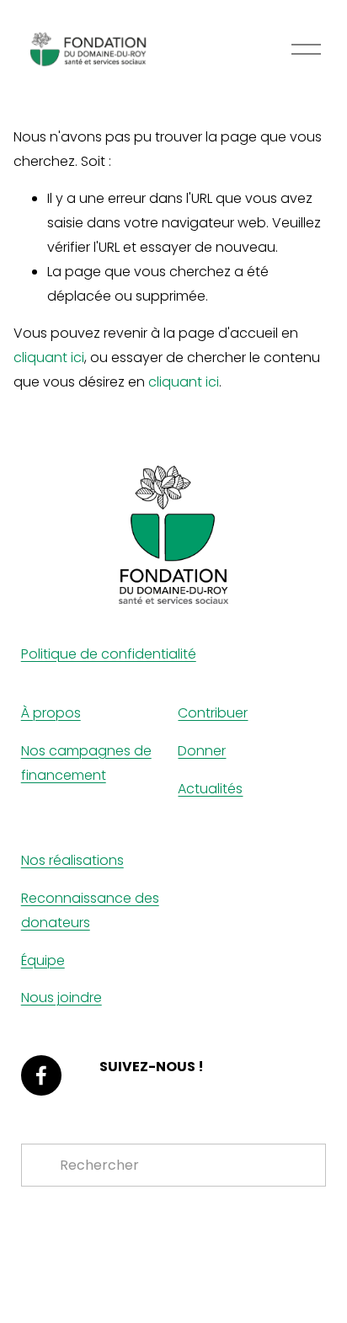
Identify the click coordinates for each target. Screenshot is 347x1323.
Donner (202, 750)
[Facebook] (41, 1075)
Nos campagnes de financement (86, 763)
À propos (51, 713)
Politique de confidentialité (108, 654)
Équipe (43, 960)
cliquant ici (48, 357)
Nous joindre (61, 997)
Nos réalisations (72, 860)
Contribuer (213, 713)
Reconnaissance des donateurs (90, 910)
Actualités (210, 788)
